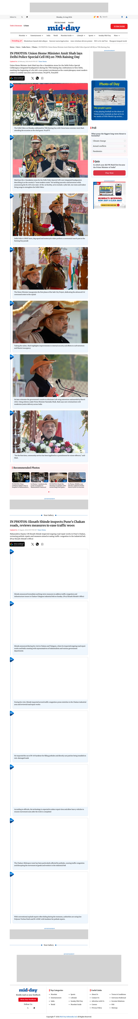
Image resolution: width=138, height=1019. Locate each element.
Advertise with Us (98, 1001)
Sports (91, 36)
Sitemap (114, 1008)
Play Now (109, 173)
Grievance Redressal (118, 998)
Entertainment (36, 36)
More (116, 36)
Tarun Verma (43, 61)
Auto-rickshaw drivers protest (81, 41)
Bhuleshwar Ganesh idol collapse (36, 41)
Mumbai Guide (66, 36)
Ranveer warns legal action (59, 41)
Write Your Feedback (28, 1000)
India (48, 36)
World (55, 36)
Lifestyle (80, 36)
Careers (94, 1004)
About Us (95, 994)
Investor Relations (118, 1001)
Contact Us (95, 998)
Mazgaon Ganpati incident (119, 41)
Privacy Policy (97, 1008)
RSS (112, 1004)
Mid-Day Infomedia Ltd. (68, 1017)
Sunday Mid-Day (105, 36)
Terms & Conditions (118, 994)
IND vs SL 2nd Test (101, 41)
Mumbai (22, 36)
